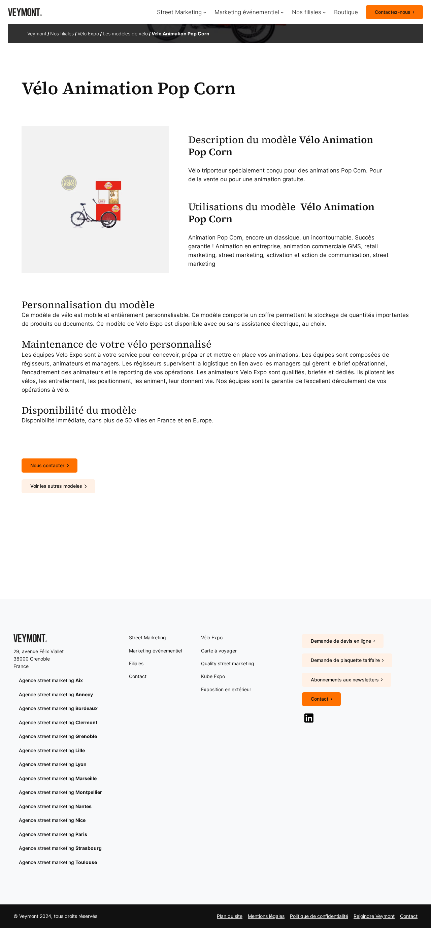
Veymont (36, 33)
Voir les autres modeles (56, 486)
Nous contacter (47, 465)
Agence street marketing (51, 680)
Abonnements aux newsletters (345, 679)
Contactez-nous (392, 12)
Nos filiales (62, 33)
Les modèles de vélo (125, 33)
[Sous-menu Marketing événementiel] (282, 12)
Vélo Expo (88, 33)
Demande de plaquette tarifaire (345, 660)
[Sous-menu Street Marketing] (204, 12)
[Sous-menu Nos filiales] (324, 12)
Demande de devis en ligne (341, 641)
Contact (319, 699)
